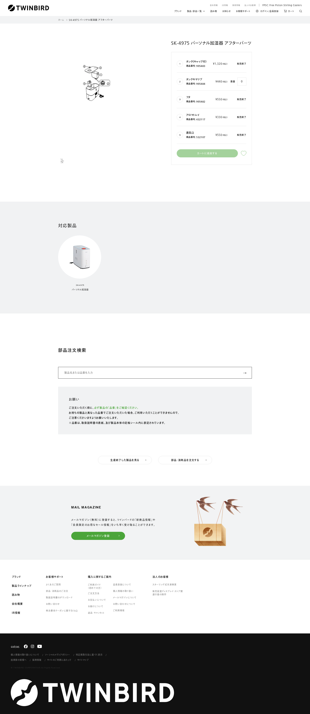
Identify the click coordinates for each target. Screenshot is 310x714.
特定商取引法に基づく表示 (89, 655)
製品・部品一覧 (194, 11)
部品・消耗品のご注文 (57, 591)
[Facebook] (26, 646)
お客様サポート (243, 11)
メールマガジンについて (125, 597)
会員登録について (122, 584)
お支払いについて (97, 600)
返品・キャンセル (96, 613)
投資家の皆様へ (19, 660)
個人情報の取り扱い (123, 591)
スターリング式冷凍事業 (164, 584)
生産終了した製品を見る (124, 460)
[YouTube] (39, 646)
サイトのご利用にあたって (59, 660)
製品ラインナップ (22, 586)
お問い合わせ (53, 604)
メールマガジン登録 (98, 536)
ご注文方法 (93, 593)
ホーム (61, 20)
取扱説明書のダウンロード (59, 597)
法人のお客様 (250, 5)
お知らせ (226, 11)
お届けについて (95, 606)
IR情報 (225, 5)
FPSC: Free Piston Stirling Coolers (280, 5)
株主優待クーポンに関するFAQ (62, 611)
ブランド (178, 11)
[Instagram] (32, 646)
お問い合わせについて (124, 604)
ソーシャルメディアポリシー (57, 655)
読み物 (213, 11)
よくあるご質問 (53, 584)
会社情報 (214, 5)
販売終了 (241, 64)
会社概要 (17, 603)
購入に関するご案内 (99, 577)
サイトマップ (83, 660)
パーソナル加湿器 (80, 289)
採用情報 (236, 5)
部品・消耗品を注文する (185, 460)
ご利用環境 (119, 610)
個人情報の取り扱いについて (25, 655)
